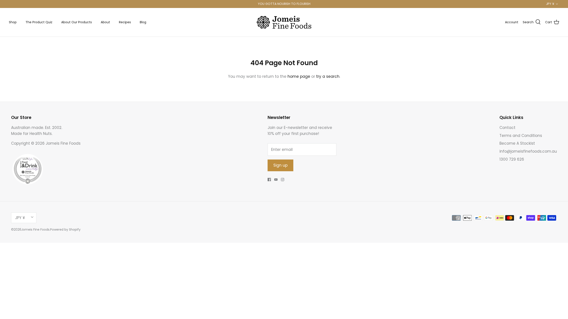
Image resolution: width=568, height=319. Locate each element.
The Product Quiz (39, 22)
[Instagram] (282, 179)
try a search (327, 76)
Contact (507, 127)
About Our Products (76, 22)
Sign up (280, 165)
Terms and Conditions (520, 135)
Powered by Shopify (65, 229)
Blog (143, 22)
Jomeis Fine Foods (35, 229)
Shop (13, 22)
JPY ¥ (550, 4)
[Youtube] (276, 179)
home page (299, 76)
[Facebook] (269, 179)
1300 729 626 (511, 159)
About (105, 22)
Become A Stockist (517, 143)
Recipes (125, 22)
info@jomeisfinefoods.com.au (528, 151)
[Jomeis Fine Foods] (284, 22)
